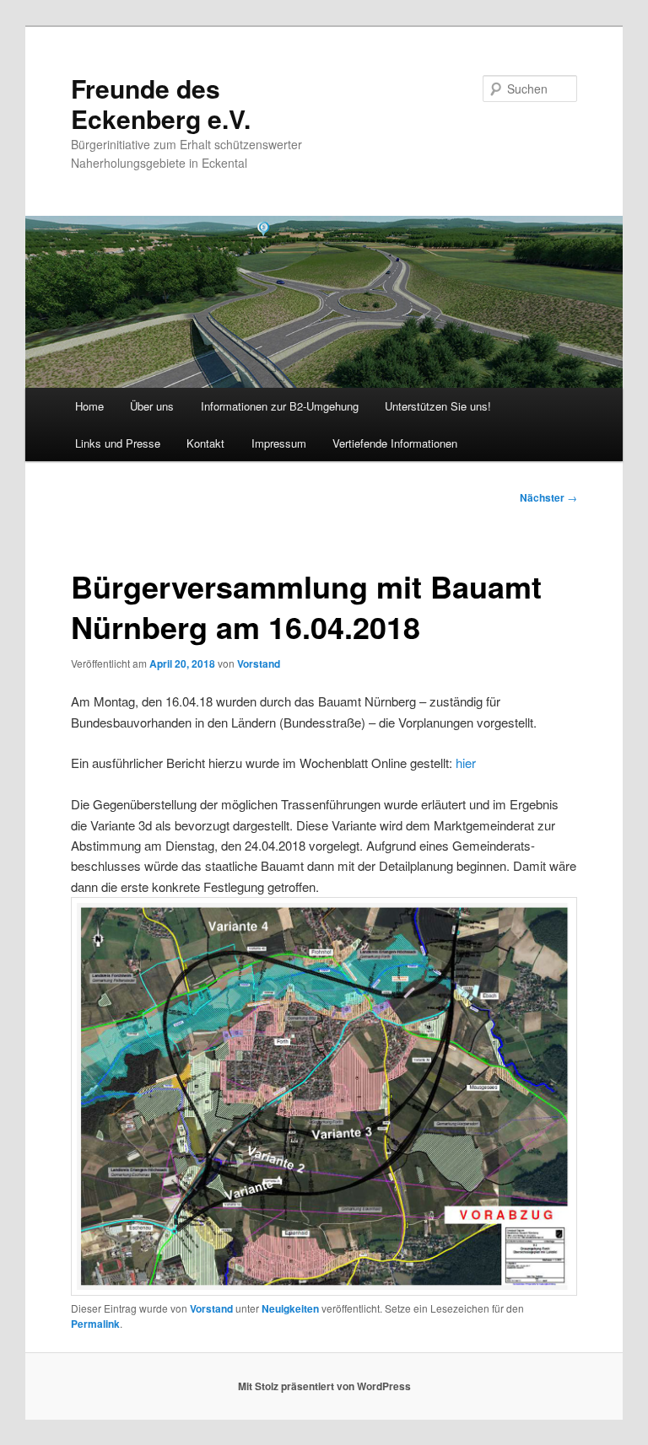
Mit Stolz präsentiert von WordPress (324, 1386)
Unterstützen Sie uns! (438, 406)
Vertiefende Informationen (394, 443)
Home (89, 406)
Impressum (278, 443)
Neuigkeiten (290, 1308)
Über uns (152, 406)
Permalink (95, 1323)
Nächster (548, 497)
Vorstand (258, 663)
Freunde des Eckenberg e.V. (161, 103)
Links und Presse (117, 443)
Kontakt (205, 443)
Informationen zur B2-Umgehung (280, 406)
